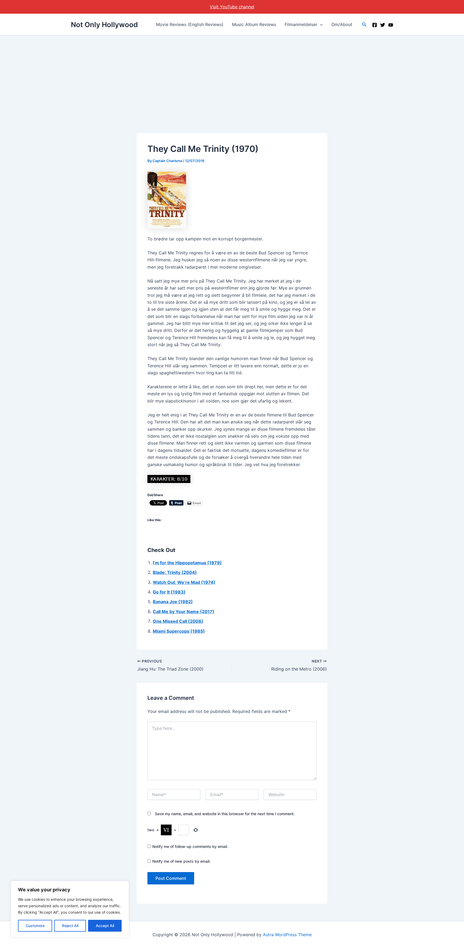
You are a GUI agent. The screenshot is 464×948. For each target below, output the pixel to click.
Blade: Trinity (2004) (175, 572)
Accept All (105, 925)
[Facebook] (374, 25)
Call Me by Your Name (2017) (183, 611)
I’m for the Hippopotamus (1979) (187, 562)
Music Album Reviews (254, 24)
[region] (70, 909)
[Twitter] (382, 25)
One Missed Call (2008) (178, 621)
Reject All (70, 925)
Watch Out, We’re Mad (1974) (184, 582)
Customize (35, 925)
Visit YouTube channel (232, 6)
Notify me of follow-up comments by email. (190, 846)
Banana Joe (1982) (173, 601)
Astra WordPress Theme (287, 934)
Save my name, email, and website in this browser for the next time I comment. (225, 813)
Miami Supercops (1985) (179, 631)
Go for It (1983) (169, 592)
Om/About (341, 24)
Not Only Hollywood (104, 24)
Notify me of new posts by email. (181, 861)
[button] (320, 24)
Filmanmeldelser (301, 24)
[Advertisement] (232, 75)
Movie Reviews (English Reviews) (189, 24)
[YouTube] (390, 25)
